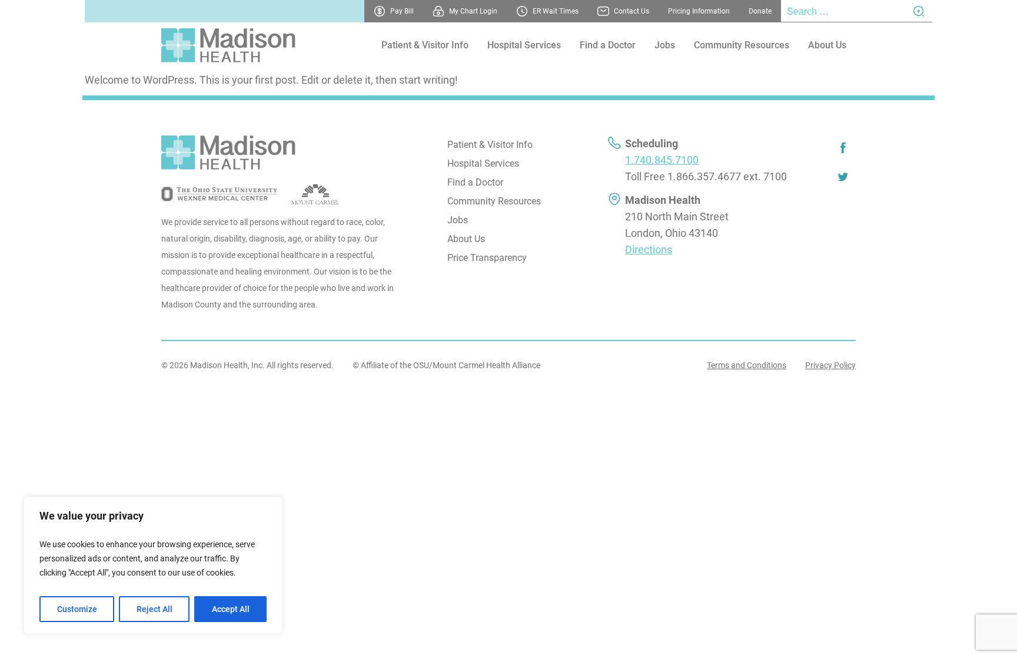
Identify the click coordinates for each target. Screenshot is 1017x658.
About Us (827, 45)
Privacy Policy (830, 365)
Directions (648, 249)
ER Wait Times (556, 11)
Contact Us (631, 11)
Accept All (231, 609)
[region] (153, 565)
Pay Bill (402, 11)
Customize (77, 609)
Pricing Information (699, 11)
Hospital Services (524, 45)
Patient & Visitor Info (424, 45)
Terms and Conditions (746, 365)
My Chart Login (473, 11)
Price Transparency (487, 257)
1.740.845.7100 (662, 160)
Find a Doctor (608, 45)
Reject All (154, 609)
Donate (760, 11)
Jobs (664, 45)
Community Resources (741, 45)
